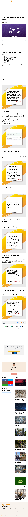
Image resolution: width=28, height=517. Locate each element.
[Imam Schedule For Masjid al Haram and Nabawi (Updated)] (20, 456)
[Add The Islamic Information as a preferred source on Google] (19, 322)
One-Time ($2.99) (11, 351)
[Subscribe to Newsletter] (23, 322)
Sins (5, 357)
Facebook (22, 326)
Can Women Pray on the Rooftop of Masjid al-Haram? (20, 425)
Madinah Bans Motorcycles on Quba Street (20, 450)
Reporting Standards (16, 512)
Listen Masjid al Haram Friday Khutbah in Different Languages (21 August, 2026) (20, 400)
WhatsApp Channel (8, 326)
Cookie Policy (4, 511)
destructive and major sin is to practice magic (13, 113)
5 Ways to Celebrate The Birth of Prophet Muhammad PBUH (20, 387)
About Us (3, 508)
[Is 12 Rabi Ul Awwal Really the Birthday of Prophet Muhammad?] (20, 407)
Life (3, 357)
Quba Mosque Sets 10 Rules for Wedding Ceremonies (19, 474)
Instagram (17, 326)
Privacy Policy (23, 508)
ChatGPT (13, 326)
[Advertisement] (14, 10)
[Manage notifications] (1, 515)
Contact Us (10, 508)
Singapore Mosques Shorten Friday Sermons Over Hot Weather (20, 437)
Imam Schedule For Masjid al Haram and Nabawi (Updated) (20, 462)
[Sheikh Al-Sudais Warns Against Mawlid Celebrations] (20, 493)
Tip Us (22, 511)
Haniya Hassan (14, 367)
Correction (10, 511)
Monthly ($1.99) (17, 351)
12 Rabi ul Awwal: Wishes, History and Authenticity (20, 487)
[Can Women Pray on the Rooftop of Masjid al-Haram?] (20, 419)
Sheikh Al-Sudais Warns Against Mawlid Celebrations (19, 499)
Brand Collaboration (17, 509)
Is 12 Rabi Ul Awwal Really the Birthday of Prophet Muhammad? (20, 413)
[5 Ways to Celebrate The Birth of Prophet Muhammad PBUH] (20, 382)
